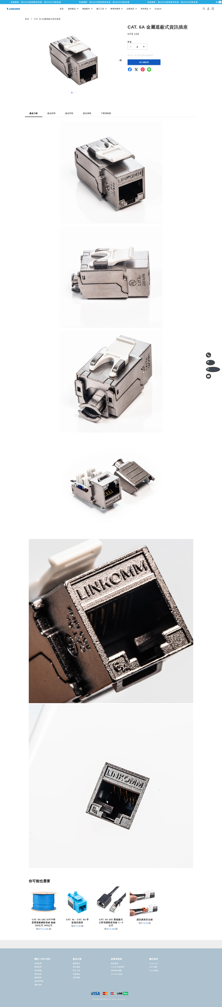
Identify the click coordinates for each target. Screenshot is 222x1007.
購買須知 (38, 984)
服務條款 (38, 977)
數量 (130, 41)
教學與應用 (115, 9)
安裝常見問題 (116, 970)
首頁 (62, 9)
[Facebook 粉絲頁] (213, 369)
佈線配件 (86, 9)
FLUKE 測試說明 (117, 967)
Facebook (153, 963)
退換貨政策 (39, 981)
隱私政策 (38, 974)
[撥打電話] (213, 355)
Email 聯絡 (153, 970)
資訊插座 (76, 967)
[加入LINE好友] (213, 362)
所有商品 (144, 9)
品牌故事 (38, 963)
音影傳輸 (76, 977)
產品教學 (114, 963)
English (158, 9)
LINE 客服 (153, 967)
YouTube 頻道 (116, 974)
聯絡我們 (38, 967)
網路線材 (76, 963)
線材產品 (72, 9)
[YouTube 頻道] (213, 377)
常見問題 (38, 970)
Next (120, 60)
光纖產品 (76, 974)
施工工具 (100, 9)
